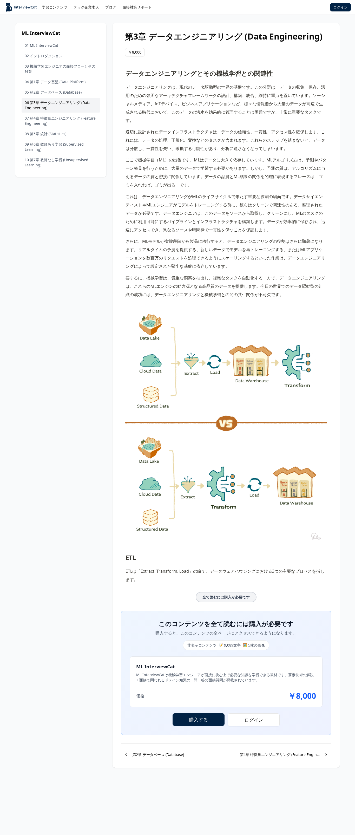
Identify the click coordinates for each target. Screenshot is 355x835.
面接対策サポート (137, 7)
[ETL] (123, 555)
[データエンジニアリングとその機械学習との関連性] (123, 71)
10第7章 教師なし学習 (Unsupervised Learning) (56, 162)
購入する (198, 719)
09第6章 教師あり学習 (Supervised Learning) (54, 147)
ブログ (110, 7)
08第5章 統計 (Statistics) (45, 133)
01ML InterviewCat (41, 45)
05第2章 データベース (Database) (53, 92)
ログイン (340, 7)
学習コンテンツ (54, 7)
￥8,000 (134, 52)
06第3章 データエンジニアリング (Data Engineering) (57, 105)
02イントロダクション (44, 55)
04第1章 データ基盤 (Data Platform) (55, 81)
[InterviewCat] (21, 7)
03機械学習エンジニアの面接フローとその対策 (60, 69)
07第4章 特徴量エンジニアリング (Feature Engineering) (60, 121)
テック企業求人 (86, 7)
